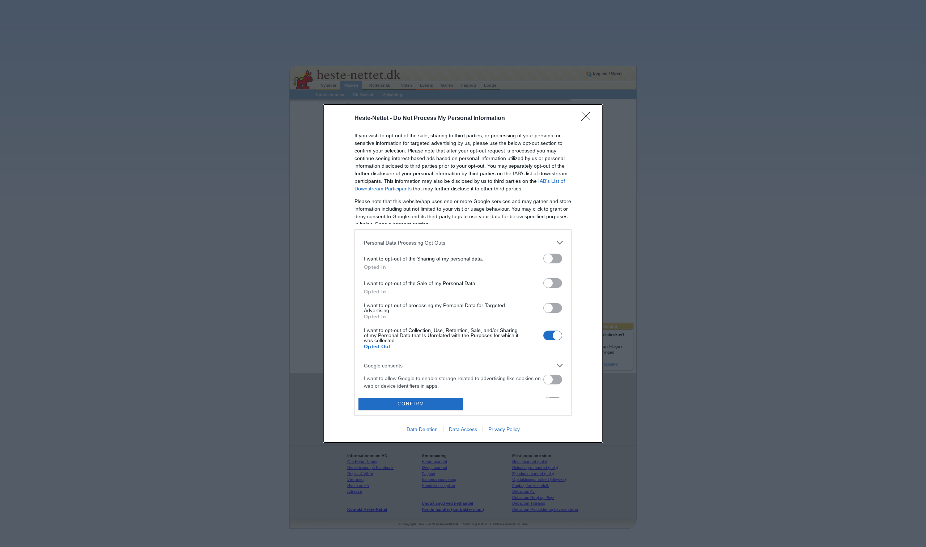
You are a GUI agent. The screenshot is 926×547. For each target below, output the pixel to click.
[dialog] (463, 273)
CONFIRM (411, 403)
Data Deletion (422, 429)
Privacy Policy (504, 429)
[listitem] (463, 242)
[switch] (552, 258)
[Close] (588, 118)
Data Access (463, 429)
